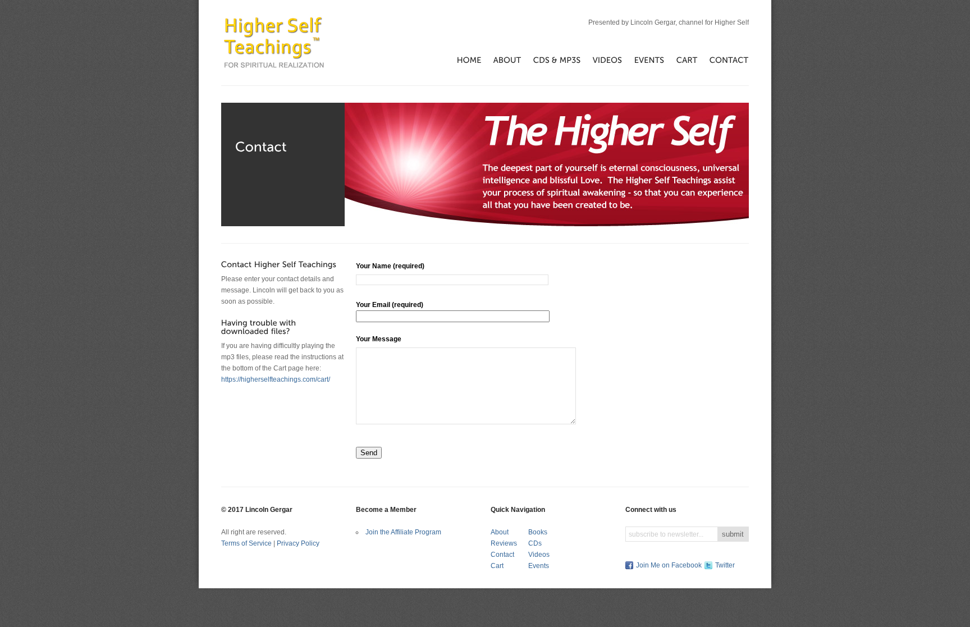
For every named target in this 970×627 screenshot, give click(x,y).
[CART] (681, 59)
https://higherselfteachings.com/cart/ (275, 379)
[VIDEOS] (602, 59)
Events (538, 566)
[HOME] (463, 59)
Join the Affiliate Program (403, 532)
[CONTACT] (723, 59)
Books (537, 532)
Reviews (504, 543)
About (500, 532)
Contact (502, 555)
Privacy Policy (298, 543)
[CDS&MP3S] (551, 59)
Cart (497, 566)
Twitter (725, 565)
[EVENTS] (644, 59)
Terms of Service (246, 543)
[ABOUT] (501, 59)
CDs (535, 543)
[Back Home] (274, 42)
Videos (539, 555)
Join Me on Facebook (669, 565)
